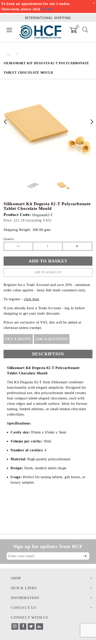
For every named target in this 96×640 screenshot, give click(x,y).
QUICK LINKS (24, 588)
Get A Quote (18, 339)
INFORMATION (25, 598)
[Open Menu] (9, 30)
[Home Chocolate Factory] (40, 30)
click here (31, 299)
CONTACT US (23, 608)
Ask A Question (51, 339)
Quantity (9, 239)
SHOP (16, 578)
